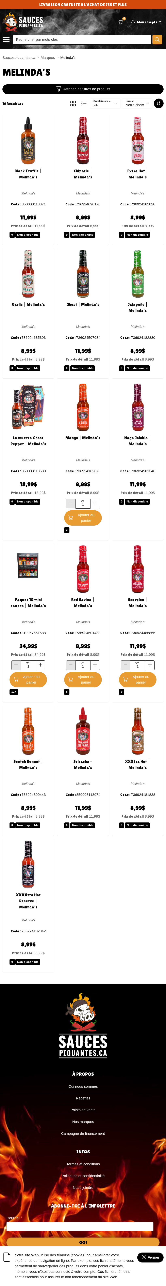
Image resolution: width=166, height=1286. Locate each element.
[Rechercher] (157, 39)
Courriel (14, 1218)
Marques (48, 58)
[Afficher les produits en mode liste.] (84, 103)
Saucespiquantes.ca (18, 58)
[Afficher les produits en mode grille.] (73, 103)
